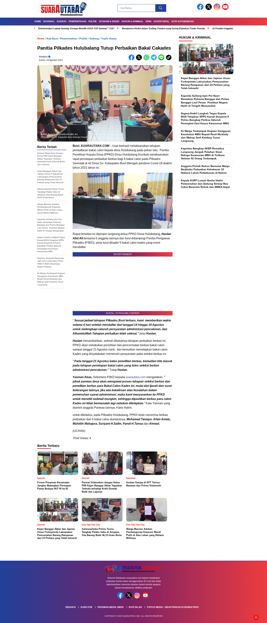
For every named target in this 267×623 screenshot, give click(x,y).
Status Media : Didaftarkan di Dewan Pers (173, 607)
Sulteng (94, 38)
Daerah (61, 21)
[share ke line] (162, 59)
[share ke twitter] (139, 59)
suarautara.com (136, 377)
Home (38, 21)
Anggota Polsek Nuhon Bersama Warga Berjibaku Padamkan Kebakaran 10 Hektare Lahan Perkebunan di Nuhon (205, 169)
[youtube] (226, 9)
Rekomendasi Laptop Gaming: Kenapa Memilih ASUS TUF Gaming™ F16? (76, 28)
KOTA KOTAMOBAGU (182, 21)
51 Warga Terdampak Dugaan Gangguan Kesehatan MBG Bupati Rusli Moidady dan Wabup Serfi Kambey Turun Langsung (206, 135)
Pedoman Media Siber (111, 607)
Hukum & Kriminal (132, 21)
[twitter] (209, 9)
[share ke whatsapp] (147, 59)
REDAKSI (71, 607)
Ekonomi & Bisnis (109, 21)
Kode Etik (86, 607)
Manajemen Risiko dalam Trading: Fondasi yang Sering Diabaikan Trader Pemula (163, 28)
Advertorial (161, 21)
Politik (92, 21)
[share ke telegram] (154, 59)
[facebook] (201, 9)
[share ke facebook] (132, 59)
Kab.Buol (52, 38)
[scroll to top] (256, 617)
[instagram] (217, 9)
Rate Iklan (135, 607)
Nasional (49, 21)
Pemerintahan (77, 21)
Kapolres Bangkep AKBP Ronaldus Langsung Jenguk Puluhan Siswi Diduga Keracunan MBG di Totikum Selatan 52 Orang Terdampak (202, 153)
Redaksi (43, 56)
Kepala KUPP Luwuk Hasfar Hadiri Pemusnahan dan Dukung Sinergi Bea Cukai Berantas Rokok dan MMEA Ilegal (205, 183)
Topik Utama (109, 38)
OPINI (148, 21)
